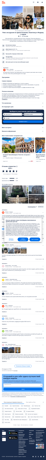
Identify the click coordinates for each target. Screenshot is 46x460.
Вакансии (31, 434)
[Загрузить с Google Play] (13, 433)
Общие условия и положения (22, 446)
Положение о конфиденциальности (18, 396)
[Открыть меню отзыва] (43, 212)
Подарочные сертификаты (32, 440)
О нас (30, 432)
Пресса (30, 438)
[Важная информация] (42, 131)
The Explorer (31, 443)
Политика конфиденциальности (23, 438)
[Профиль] (42, 2)
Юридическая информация (22, 435)
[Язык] (38, 2)
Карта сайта (21, 454)
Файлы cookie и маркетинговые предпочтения (22, 442)
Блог (30, 436)
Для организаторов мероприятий (40, 433)
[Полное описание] (42, 91)
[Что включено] (42, 103)
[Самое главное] (42, 81)
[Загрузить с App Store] (13, 438)
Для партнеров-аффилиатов (39, 440)
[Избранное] (33, 2)
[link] (18, 150)
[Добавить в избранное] (33, 139)
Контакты (21, 432)
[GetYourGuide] (3, 2)
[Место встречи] (42, 127)
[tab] (13, 402)
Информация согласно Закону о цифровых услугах (23, 451)
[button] (23, 36)
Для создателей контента (39, 436)
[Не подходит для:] (42, 106)
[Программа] (42, 77)
